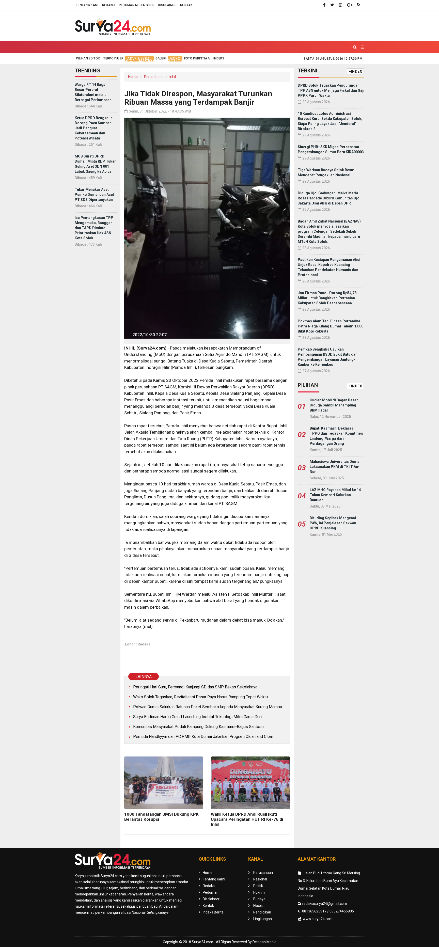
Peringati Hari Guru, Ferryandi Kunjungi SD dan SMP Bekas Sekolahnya (195, 687)
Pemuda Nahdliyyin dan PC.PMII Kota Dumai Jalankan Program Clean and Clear (203, 736)
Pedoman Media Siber (137, 5)
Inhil (172, 77)
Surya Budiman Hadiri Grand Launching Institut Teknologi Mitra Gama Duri (197, 716)
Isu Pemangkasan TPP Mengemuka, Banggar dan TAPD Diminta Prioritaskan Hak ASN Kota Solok (94, 228)
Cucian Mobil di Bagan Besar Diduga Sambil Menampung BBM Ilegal (334, 405)
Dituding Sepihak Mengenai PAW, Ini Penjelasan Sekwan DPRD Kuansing (333, 523)
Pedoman (210, 892)
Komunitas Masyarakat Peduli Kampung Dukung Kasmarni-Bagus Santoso (198, 726)
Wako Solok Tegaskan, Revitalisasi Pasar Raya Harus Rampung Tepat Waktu (200, 697)
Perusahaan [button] (114, 61)
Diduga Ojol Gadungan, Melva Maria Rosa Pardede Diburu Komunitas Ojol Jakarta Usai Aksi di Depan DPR (329, 198)
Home (86, 61)
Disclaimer (167, 5)
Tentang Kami (87, 5)
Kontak (186, 5)
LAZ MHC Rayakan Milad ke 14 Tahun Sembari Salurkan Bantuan (335, 495)
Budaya (222, 61)
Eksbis (245, 61)
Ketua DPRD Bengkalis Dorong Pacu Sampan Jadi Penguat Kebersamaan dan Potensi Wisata (94, 128)
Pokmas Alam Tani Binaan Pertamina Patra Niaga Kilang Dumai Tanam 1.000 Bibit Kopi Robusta (330, 326)
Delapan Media (264, 942)
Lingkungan (306, 61)
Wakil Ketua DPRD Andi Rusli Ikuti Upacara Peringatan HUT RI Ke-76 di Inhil (247, 819)
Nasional (150, 61)
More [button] (332, 61)
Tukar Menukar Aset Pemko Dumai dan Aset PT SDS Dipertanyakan (94, 194)
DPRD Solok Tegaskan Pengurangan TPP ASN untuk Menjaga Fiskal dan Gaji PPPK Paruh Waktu (331, 90)
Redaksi (108, 5)
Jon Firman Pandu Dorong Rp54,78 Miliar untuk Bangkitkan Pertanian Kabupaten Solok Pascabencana (327, 298)
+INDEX (355, 71)
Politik (176, 61)
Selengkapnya (157, 912)
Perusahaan (154, 77)
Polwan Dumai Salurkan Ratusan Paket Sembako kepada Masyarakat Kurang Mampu (207, 706)
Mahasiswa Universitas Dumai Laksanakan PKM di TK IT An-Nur (335, 467)
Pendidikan (272, 61)
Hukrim (199, 61)
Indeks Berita (213, 912)
